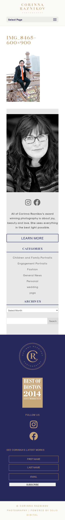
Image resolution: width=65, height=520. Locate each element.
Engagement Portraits (32, 263)
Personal (32, 281)
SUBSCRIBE (32, 484)
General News (32, 275)
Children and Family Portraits (32, 257)
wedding (32, 286)
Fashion (32, 269)
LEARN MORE (32, 238)
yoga (32, 292)
